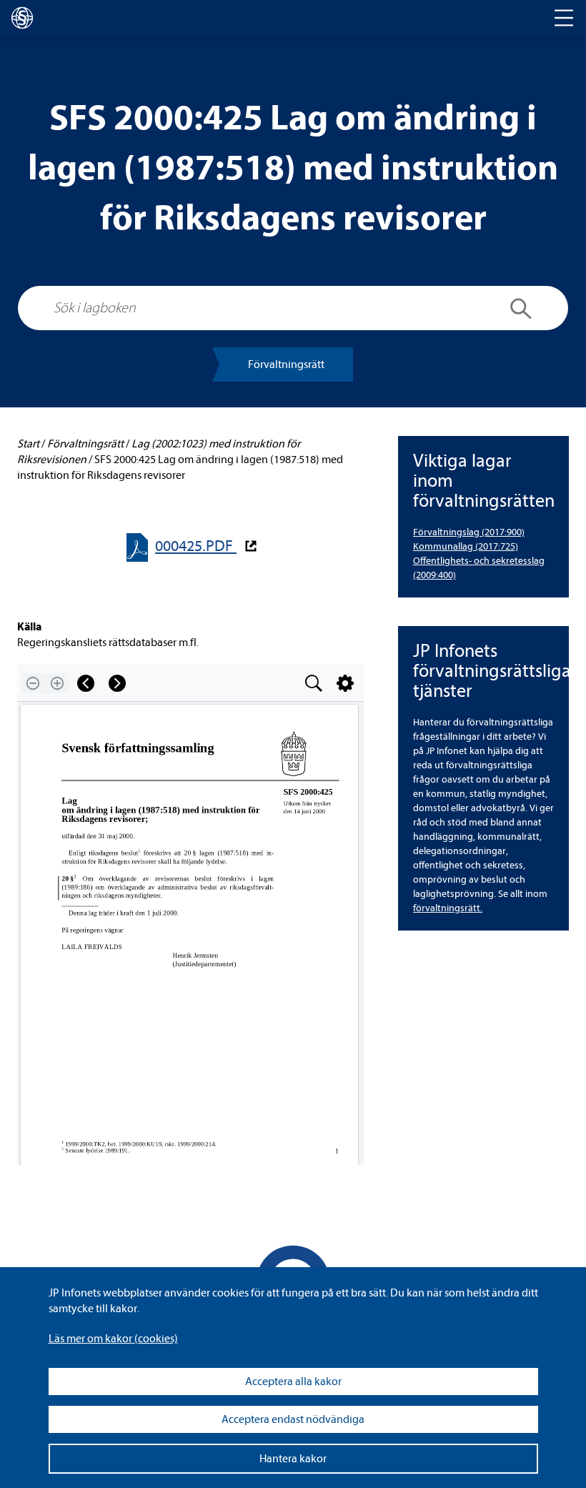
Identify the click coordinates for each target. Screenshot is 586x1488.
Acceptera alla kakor (293, 1381)
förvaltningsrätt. (447, 908)
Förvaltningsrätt (286, 364)
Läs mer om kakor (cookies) (113, 1338)
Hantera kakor (293, 1458)
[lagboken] (22, 18)
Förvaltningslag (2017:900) (469, 532)
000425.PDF (196, 546)
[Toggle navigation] (564, 18)
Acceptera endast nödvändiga (293, 1419)
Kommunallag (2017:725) (465, 546)
